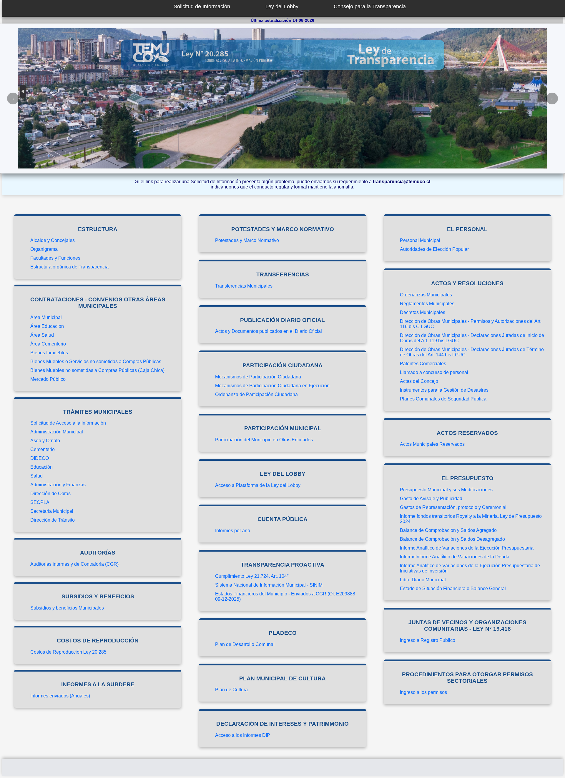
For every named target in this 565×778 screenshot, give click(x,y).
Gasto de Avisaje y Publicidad (431, 498)
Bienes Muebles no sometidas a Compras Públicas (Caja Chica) (97, 370)
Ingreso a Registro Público (427, 640)
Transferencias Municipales (243, 285)
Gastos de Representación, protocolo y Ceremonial (453, 507)
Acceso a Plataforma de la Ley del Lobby (257, 485)
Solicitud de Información (202, 6)
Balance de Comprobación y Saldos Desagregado (452, 539)
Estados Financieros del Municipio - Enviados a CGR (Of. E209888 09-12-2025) (285, 596)
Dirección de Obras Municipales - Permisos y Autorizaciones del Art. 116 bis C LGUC (470, 324)
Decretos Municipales (422, 312)
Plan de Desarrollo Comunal (245, 644)
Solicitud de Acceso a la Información (68, 422)
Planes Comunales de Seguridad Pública (443, 398)
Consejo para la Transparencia (370, 6)
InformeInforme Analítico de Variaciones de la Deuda (454, 556)
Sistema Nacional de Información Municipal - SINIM (269, 584)
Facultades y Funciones (55, 258)
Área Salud (42, 335)
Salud (36, 475)
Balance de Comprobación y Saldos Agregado (448, 530)
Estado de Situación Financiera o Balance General (453, 588)
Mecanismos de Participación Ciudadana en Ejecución (272, 385)
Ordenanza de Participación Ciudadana (256, 394)
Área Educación (47, 326)
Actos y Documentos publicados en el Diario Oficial (268, 331)
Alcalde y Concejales (52, 240)
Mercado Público (48, 379)
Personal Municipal (420, 240)
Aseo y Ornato (45, 440)
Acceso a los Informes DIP (242, 735)
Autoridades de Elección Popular (434, 249)
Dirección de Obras (50, 493)
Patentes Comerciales (423, 363)
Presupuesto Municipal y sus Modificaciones (446, 489)
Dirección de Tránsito (52, 519)
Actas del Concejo (419, 381)
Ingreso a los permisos (423, 692)
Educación (41, 467)
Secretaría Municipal (51, 511)
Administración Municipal (56, 431)
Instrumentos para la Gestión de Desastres (444, 390)
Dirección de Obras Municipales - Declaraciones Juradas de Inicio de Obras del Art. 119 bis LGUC (472, 338)
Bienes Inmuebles (49, 352)
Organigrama (44, 249)
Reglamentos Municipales (427, 303)
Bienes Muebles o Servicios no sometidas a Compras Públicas (95, 361)
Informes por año (232, 530)
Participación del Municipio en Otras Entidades (264, 439)
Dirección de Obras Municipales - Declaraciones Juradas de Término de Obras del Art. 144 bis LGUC (472, 352)
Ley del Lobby (281, 6)
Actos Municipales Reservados (432, 444)
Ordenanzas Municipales (426, 294)
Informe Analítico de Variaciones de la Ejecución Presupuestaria (467, 547)
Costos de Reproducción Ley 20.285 (68, 652)
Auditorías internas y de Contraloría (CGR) (74, 564)
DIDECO (39, 458)
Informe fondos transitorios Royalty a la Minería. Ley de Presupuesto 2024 (471, 519)
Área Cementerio (48, 343)
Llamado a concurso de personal (434, 372)
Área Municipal (46, 317)
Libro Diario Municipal (423, 579)
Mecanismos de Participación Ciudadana (258, 376)
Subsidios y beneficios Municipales (67, 607)
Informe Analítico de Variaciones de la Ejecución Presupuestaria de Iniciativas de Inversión (470, 568)
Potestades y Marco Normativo (247, 240)
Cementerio (42, 449)
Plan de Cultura (231, 689)
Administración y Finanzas (58, 484)
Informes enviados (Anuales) (60, 695)
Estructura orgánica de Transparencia (69, 266)
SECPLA (39, 502)
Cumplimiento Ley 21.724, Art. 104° (252, 576)
